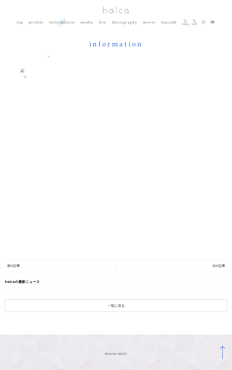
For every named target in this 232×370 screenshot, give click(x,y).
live (102, 22)
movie (149, 22)
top (20, 22)
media (86, 22)
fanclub (169, 22)
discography (125, 22)
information (62, 22)
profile (36, 22)
